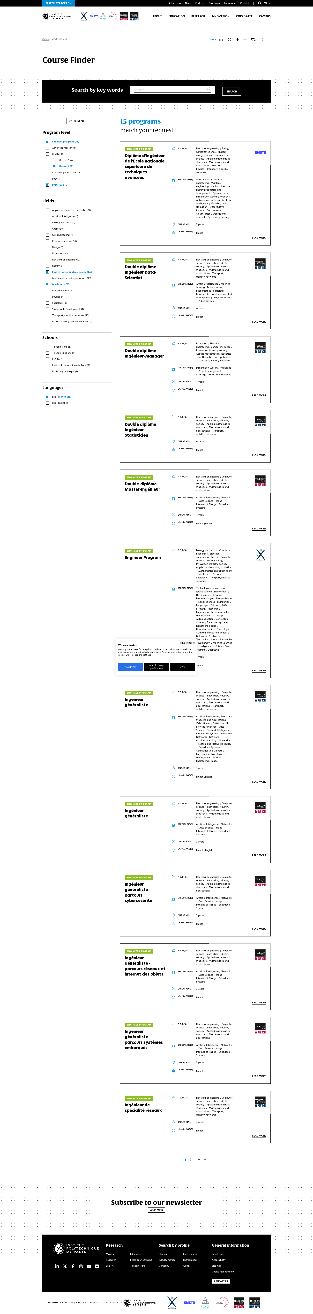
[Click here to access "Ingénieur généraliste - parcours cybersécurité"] (260, 881)
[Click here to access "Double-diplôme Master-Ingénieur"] (260, 480)
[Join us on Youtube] (89, 1266)
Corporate (244, 16)
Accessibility (219, 1260)
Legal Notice (219, 1254)
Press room (230, 3)
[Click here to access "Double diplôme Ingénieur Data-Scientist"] (260, 263)
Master (110, 1254)
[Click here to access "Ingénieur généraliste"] (260, 696)
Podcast (200, 3)
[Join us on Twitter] (65, 1266)
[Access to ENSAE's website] (222, 1302)
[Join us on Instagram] (81, 1266)
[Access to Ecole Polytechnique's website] (172, 1302)
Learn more (156, 1210)
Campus (265, 16)
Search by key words (97, 90)
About (157, 16)
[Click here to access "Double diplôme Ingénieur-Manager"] (260, 347)
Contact (244, 3)
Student (163, 1254)
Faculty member (167, 1260)
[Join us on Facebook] (73, 1266)
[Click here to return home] (56, 16)
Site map (217, 1265)
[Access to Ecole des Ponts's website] (205, 1302)
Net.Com (111, 1302)
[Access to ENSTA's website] (189, 1302)
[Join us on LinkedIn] (57, 1266)
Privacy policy (187, 642)
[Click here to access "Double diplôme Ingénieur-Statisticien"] (260, 421)
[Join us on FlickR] (97, 1266)
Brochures (214, 3)
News (188, 3)
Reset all (79, 120)
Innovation (220, 16)
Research (198, 16)
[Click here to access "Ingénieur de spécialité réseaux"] (260, 1102)
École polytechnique (141, 1260)
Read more (259, 238)
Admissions (175, 3)
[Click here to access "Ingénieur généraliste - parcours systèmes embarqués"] (260, 1028)
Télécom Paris (137, 1265)
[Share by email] (254, 39)
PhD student (190, 1254)
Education (177, 16)
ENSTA (109, 1265)
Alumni (186, 1265)
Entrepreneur (190, 1260)
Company (164, 1265)
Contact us (221, 1281)
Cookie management (223, 1271)
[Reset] (209, 89)
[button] (58, 3)
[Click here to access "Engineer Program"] (261, 555)
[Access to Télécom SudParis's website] (255, 1302)
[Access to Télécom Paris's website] (239, 1302)
